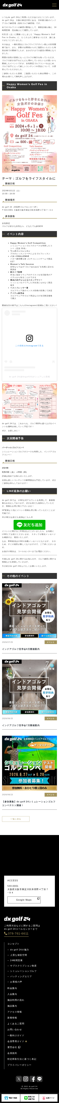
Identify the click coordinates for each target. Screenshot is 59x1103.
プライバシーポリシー (19, 1065)
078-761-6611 (18, 933)
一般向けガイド (15, 1035)
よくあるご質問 (15, 1023)
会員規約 (12, 1053)
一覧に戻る (15, 819)
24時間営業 (16, 960)
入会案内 (12, 994)
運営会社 (12, 1047)
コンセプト (13, 944)
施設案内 (12, 1006)
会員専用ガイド (15, 1041)
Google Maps (24, 900)
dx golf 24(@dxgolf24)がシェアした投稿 (29, 377)
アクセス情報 (14, 1012)
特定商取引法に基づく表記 (21, 1059)
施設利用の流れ (15, 1000)
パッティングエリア (21, 976)
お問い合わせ (14, 1029)
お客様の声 (16, 982)
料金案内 (12, 988)
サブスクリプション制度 (23, 966)
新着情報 (12, 1018)
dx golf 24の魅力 (19, 950)
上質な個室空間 (18, 955)
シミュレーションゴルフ (23, 971)
